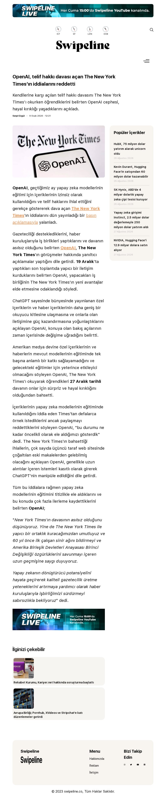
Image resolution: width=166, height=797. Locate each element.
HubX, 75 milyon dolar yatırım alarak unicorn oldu (130, 148)
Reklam (94, 765)
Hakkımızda (96, 758)
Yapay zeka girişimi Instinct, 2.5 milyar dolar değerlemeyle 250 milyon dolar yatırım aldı (131, 220)
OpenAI (68, 247)
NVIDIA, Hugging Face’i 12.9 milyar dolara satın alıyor (131, 245)
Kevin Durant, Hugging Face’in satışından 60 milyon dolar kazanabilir (131, 171)
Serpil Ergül (19, 116)
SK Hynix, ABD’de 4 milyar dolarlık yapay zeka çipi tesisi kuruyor (131, 194)
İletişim (93, 772)
